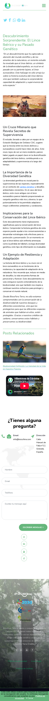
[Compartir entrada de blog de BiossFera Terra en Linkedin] (23, 20)
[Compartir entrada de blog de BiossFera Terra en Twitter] (5, 20)
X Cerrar (29, 698)
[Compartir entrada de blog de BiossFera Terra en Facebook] (9, 20)
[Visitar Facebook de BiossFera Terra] (24, 558)
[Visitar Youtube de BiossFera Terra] (24, 551)
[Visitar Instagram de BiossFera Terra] (24, 537)
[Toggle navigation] (44, 5)
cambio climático (27, 186)
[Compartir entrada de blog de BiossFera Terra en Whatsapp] (14, 20)
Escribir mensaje (32, 527)
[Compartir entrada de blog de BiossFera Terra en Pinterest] (19, 20)
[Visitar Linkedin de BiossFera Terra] (24, 544)
